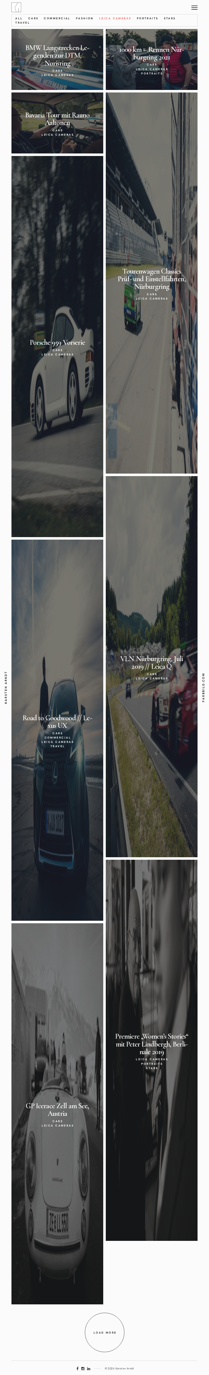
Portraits (148, 18)
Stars (170, 18)
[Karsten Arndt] (16, 7)
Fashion (85, 18)
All (19, 18)
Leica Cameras (115, 18)
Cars (33, 18)
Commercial (57, 18)
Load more (105, 1332)
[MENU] (194, 5)
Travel (22, 22)
